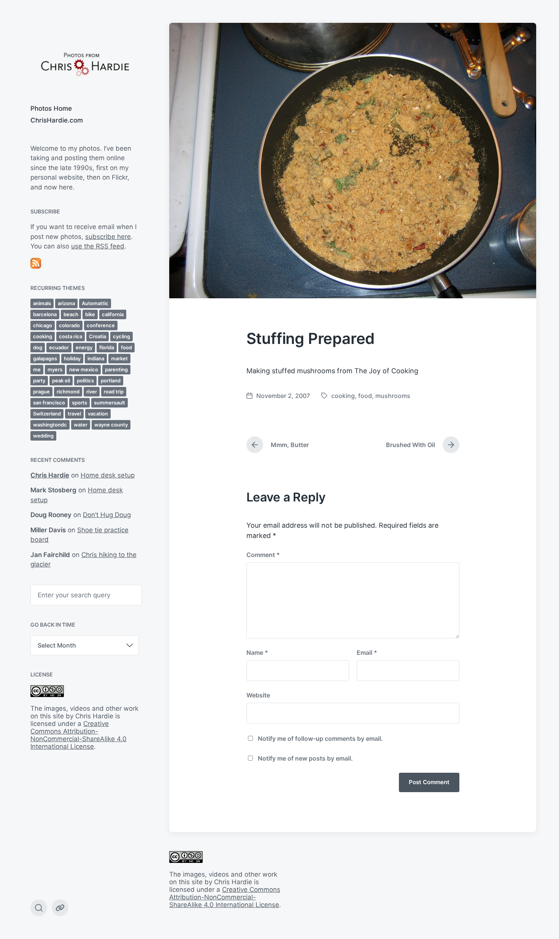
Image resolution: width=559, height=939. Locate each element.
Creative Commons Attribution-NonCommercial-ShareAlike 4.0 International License (78, 735)
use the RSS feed (97, 246)
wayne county (111, 425)
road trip (114, 391)
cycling (121, 336)
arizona (66, 303)
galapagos (45, 358)
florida (106, 347)
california (113, 314)
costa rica (70, 336)
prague (41, 391)
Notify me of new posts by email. (305, 758)
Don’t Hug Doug (107, 515)
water (80, 425)
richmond (68, 391)
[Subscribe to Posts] (84, 263)
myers (55, 369)
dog (37, 347)
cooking (42, 336)
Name (257, 652)
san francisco (49, 402)
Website (258, 695)
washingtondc (50, 425)
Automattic (95, 303)
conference (101, 325)
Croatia (97, 336)
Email (367, 652)
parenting (116, 369)
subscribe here (108, 236)
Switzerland (47, 414)
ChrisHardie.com (56, 120)
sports (79, 402)
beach (71, 314)
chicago (42, 325)
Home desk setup (108, 475)
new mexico (83, 369)
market (119, 358)
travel (74, 414)
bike (90, 314)
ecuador (59, 347)
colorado (69, 325)
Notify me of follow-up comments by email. (320, 738)
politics (85, 380)
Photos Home (51, 108)
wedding (43, 436)
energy (84, 347)
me (37, 369)
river (91, 391)
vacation (98, 414)
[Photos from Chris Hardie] (84, 64)
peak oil (61, 380)
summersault (109, 402)
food (126, 347)
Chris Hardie (49, 475)
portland (111, 380)
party (39, 380)
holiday (72, 358)
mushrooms (392, 395)
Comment (263, 555)
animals (42, 303)
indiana (95, 358)
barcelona (45, 314)
